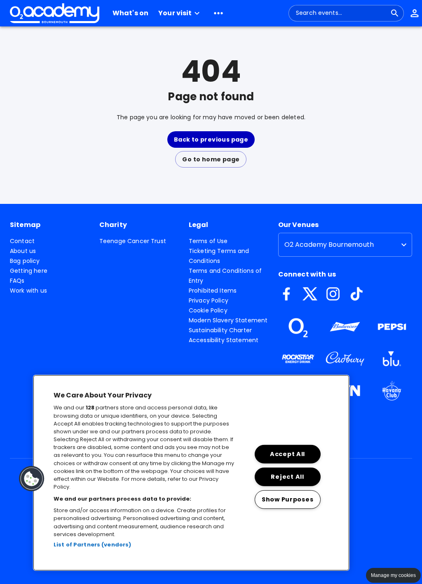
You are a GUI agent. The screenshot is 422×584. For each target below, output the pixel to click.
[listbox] (345, 244)
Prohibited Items (213, 290)
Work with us (28, 290)
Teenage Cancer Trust (132, 241)
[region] (191, 473)
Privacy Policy (208, 300)
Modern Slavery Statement (228, 320)
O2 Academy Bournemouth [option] (329, 244)
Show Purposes (287, 499)
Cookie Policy (208, 310)
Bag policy (25, 261)
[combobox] (341, 13)
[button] (180, 13)
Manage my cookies (393, 575)
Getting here (28, 271)
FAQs (17, 281)
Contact (22, 241)
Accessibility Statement (223, 340)
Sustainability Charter (220, 330)
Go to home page (210, 159)
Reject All (287, 477)
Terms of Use (208, 241)
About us (23, 251)
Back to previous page (211, 139)
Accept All (287, 454)
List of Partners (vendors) (92, 545)
